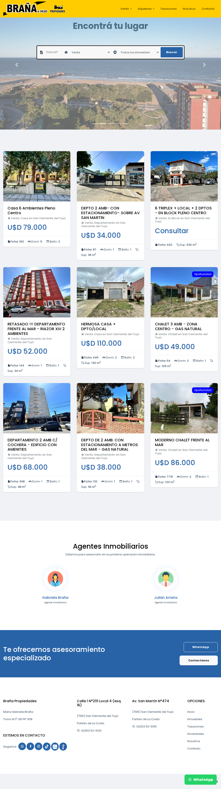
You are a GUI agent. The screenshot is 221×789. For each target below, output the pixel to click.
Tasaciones (168, 9)
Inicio (191, 712)
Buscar (171, 52)
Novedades (195, 734)
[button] (16, 65)
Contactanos (198, 660)
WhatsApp (200, 647)
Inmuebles (194, 719)
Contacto (208, 9)
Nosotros (189, 9)
